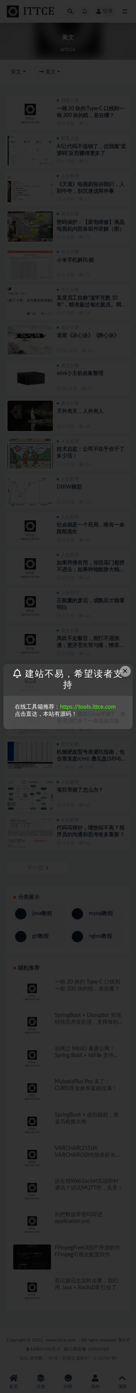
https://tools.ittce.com (88, 707)
